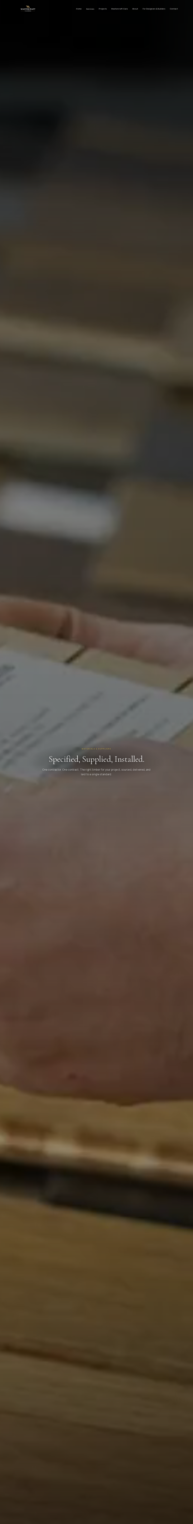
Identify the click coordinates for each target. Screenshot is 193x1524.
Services (90, 9)
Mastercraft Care (119, 8)
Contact (174, 8)
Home (79, 8)
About (135, 8)
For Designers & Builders (154, 8)
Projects (103, 8)
